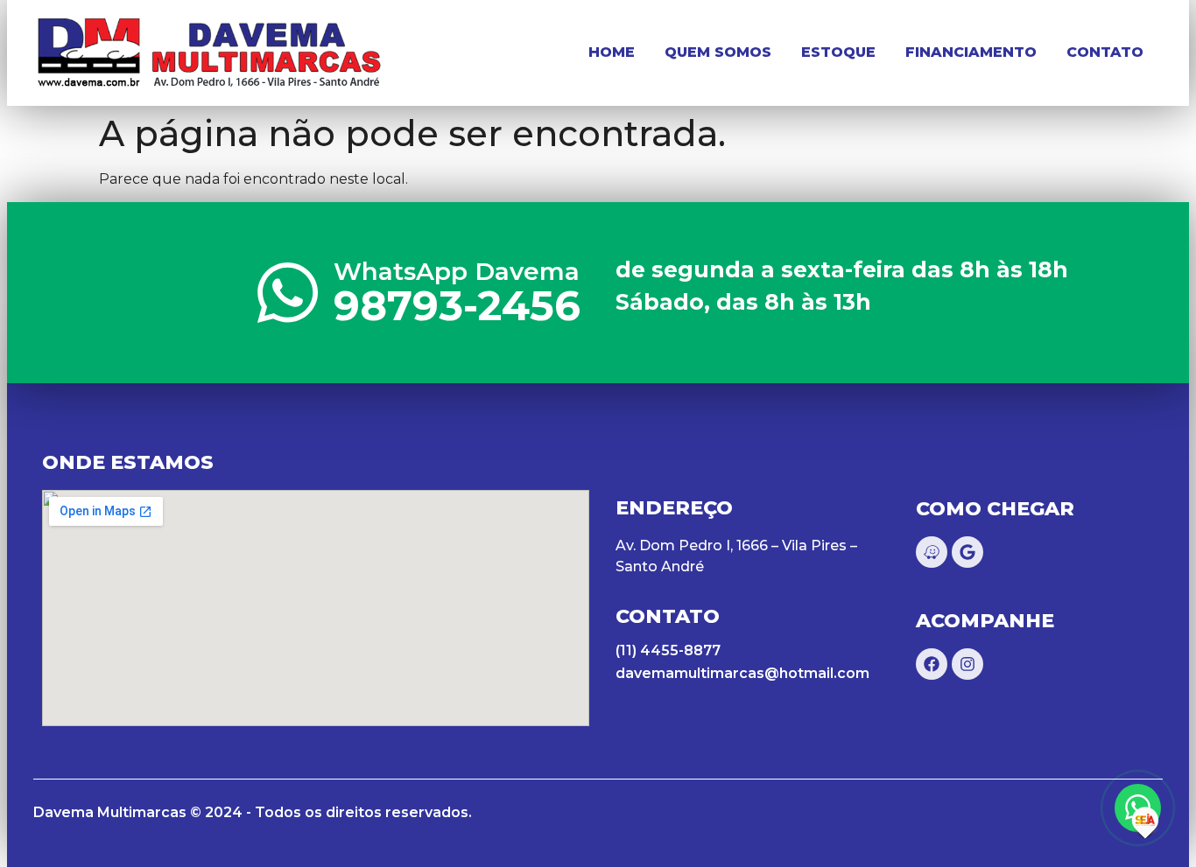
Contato (1104, 52)
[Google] (967, 552)
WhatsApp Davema (457, 271)
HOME (611, 52)
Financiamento (971, 52)
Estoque (838, 52)
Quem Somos (718, 52)
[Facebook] (931, 664)
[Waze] (931, 552)
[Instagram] (967, 664)
